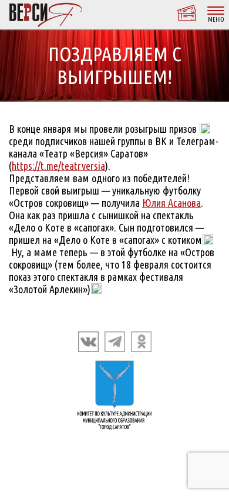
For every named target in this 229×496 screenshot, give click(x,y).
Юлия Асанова (171, 203)
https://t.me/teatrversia (58, 166)
